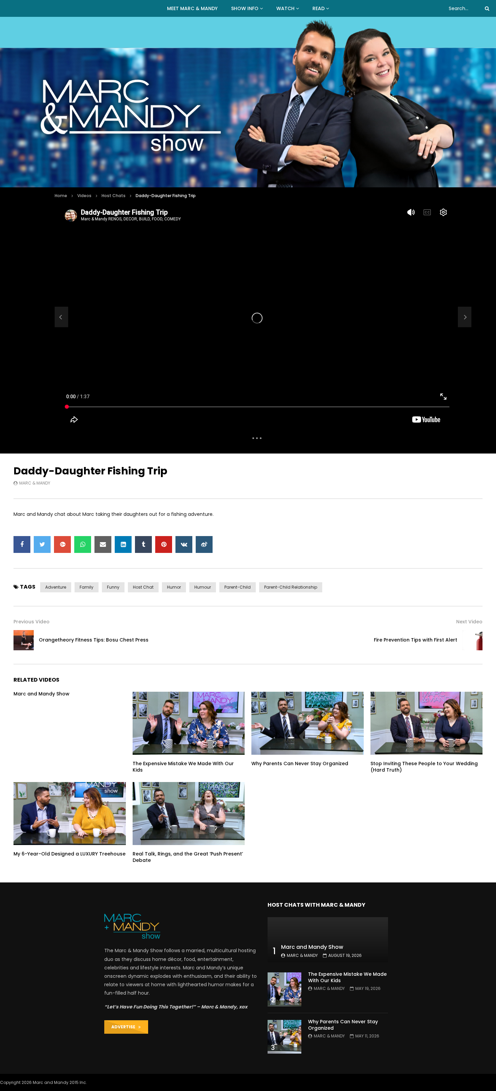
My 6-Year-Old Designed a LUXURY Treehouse (69, 853)
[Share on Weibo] (204, 544)
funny (113, 587)
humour (202, 587)
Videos (84, 195)
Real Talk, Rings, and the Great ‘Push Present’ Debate (188, 857)
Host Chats (114, 195)
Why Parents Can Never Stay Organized (299, 763)
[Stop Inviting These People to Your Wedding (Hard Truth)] (426, 723)
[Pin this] (163, 544)
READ (318, 8)
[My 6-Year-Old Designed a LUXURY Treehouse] (69, 813)
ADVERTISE (124, 1027)
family (86, 587)
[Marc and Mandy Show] (248, 102)
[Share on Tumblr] (143, 544)
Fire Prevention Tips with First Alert (415, 639)
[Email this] (102, 544)
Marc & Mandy (34, 483)
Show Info (244, 8)
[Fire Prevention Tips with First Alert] (472, 640)
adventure (55, 587)
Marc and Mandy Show (41, 693)
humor (174, 587)
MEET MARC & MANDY (192, 8)
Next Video (469, 621)
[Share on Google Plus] (62, 544)
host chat (143, 587)
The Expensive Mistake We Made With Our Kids (183, 766)
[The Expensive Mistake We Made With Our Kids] (189, 723)
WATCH (285, 8)
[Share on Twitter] (42, 544)
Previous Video (31, 621)
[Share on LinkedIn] (123, 544)
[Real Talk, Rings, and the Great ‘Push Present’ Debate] (189, 813)
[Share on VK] (183, 544)
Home (61, 195)
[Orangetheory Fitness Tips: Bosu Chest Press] (61, 317)
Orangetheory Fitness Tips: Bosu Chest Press (93, 639)
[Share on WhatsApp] (82, 544)
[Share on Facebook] (21, 544)
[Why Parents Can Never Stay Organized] (307, 723)
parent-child (237, 587)
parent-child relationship (290, 587)
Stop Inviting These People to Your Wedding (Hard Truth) (424, 766)
